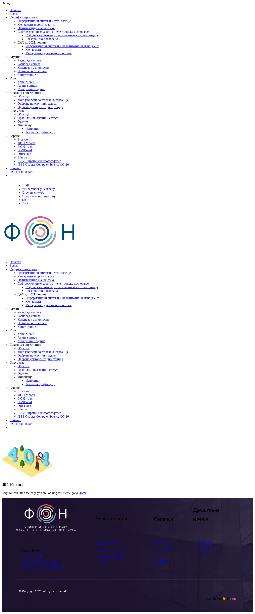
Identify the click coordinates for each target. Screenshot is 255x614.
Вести (14, 13)
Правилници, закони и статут (38, 118)
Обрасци (23, 96)
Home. (83, 493)
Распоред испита (29, 64)
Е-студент (24, 139)
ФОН (25, 185)
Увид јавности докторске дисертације (43, 100)
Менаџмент (33, 49)
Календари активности (33, 67)
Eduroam (23, 157)
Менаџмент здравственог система (49, 53)
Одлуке (23, 121)
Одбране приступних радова (37, 103)
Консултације (27, 74)
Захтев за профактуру (40, 132)
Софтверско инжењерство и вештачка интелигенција (62, 35)
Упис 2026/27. (27, 82)
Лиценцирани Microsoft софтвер (39, 161)
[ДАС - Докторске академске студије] (39, 255)
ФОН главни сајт (21, 171)
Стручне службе (33, 192)
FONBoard (25, 150)
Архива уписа (27, 85)
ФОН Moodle (26, 143)
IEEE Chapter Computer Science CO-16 (43, 164)
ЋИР (25, 203)
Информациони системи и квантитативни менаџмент (62, 46)
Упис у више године (31, 89)
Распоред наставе (29, 60)
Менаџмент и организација (36, 24)
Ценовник (32, 128)
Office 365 (24, 153)
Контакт (15, 168)
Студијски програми (23, 17)
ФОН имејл (25, 146)
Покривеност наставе (32, 71)
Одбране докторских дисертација (40, 107)
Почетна (15, 10)
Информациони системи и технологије (44, 21)
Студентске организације (39, 196)
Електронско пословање (42, 39)
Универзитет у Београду (38, 189)
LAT (25, 199)
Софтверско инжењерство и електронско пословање (53, 31)
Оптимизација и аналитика (36, 28)
